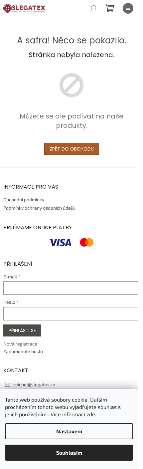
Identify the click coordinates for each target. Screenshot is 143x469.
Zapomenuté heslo (23, 351)
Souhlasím (69, 452)
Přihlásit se (22, 330)
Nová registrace (20, 343)
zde (90, 414)
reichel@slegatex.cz (34, 384)
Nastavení (69, 431)
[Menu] (128, 8)
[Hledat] (93, 8)
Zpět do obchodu (72, 149)
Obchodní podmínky (23, 199)
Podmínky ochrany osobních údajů (39, 208)
